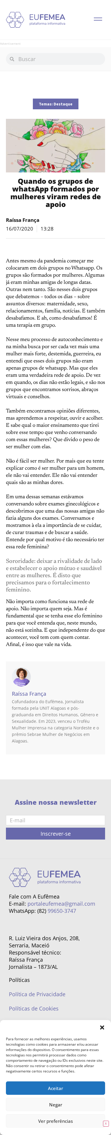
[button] (102, 1027)
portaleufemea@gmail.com (61, 903)
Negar (55, 1105)
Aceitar (55, 1088)
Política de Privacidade (37, 994)
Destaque (63, 104)
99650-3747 (62, 910)
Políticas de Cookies (34, 1008)
